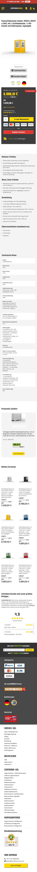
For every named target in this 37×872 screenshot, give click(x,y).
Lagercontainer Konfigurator (13, 821)
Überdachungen (9, 810)
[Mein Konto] (31, 8)
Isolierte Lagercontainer (11, 775)
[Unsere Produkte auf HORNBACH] (15, 690)
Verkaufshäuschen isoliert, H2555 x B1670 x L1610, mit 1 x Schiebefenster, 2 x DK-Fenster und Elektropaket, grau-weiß (7, 493)
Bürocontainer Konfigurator (13, 826)
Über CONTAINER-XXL (11, 732)
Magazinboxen (8, 778)
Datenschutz (8, 762)
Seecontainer (8, 808)
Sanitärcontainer (9, 803)
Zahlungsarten (9, 750)
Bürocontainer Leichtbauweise (13, 794)
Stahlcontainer (9, 785)
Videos (6, 736)
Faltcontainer (8, 787)
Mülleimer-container (10, 789)
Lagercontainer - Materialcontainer (15, 773)
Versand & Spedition (10, 743)
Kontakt (6, 739)
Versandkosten (10, 107)
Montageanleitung (10, 734)
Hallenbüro (7, 798)
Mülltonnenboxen (10, 782)
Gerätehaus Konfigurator (12, 823)
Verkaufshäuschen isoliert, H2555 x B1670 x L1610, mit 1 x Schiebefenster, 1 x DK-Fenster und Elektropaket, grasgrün (7, 569)
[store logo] (16, 9)
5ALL (27, 1)
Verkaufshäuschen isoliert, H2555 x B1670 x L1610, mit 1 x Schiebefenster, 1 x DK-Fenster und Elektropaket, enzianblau (25, 531)
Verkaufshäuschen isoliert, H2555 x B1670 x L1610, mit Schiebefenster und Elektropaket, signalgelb (7, 530)
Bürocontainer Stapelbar (12, 796)
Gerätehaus (8, 780)
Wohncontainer (9, 801)
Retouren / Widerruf (10, 746)
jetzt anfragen (16, 865)
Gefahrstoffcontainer (10, 792)
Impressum (7, 764)
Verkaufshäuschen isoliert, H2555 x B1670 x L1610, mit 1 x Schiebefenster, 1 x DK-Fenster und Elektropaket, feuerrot (25, 569)
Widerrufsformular (10, 748)
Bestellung (7, 741)
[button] (14, 64)
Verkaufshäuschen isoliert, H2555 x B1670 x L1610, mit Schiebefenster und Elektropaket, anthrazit (25, 492)
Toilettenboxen (9, 805)
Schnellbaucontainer (10, 812)
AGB (5, 760)
